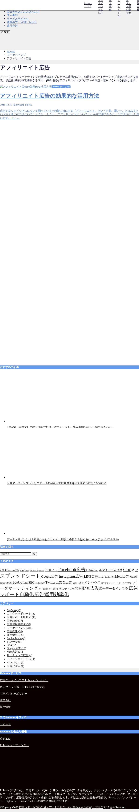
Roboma (20, 582)
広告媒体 (15, 631)
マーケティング (19, 627)
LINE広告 (91, 576)
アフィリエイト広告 (21, 658)
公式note (5, 738)
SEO (31, 582)
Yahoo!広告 (78, 583)
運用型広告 (15, 635)
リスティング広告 (70, 588)
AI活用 (3, 570)
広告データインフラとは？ (23, 11)
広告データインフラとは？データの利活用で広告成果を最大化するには (56, 483)
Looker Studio (104, 577)
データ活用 (53, 589)
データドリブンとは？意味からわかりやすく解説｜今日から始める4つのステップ (63, 539)
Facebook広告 (72, 569)
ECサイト (51, 570)
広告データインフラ (113, 588)
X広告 (67, 582)
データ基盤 (43, 589)
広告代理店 (15, 666)
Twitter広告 (53, 582)
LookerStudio (16, 638)
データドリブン (125, 583)
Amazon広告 (13, 570)
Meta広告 (122, 576)
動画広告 (90, 588)
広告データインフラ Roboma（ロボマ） (24, 680)
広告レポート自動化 (21, 617)
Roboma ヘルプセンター (14, 745)
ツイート (5, 724)
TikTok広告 (40, 583)
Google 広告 (16, 648)
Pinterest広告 (6, 583)
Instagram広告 (71, 576)
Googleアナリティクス (107, 570)
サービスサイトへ (17, 18)
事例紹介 (15, 620)
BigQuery (24, 570)
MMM (133, 576)
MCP (112, 577)
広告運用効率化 (51, 594)
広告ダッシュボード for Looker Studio (22, 687)
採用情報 (5, 706)
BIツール (34, 570)
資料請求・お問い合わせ (22, 22)
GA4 (89, 570)
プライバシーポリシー (13, 693)
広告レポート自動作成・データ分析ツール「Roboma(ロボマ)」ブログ (61, 807)
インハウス (92, 582)
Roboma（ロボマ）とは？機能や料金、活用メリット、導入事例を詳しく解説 (60, 426)
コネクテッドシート (109, 583)
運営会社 (12, 25)
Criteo (41, 570)
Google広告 (49, 576)
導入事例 (12, 15)
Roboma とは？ (88, 5)
